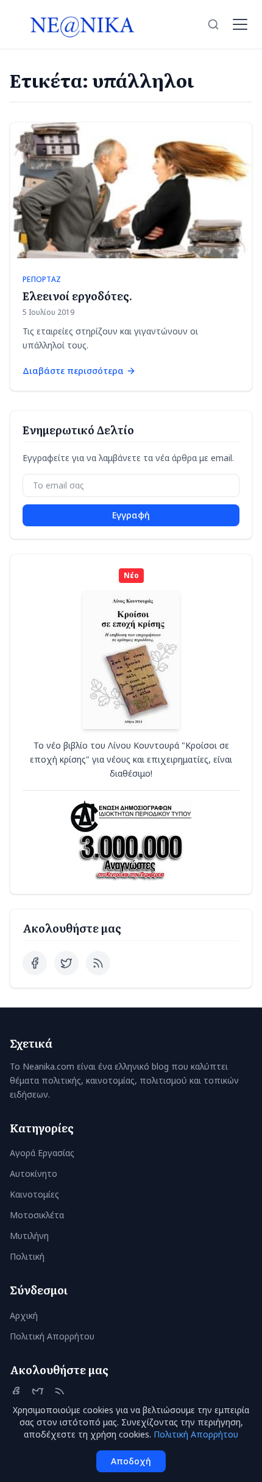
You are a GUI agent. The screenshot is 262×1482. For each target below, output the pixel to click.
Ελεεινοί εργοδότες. (77, 296)
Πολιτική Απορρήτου (52, 1336)
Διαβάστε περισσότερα (73, 370)
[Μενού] (240, 24)
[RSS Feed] (98, 963)
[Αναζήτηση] (213, 24)
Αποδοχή (131, 1461)
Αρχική (24, 1315)
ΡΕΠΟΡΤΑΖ (42, 279)
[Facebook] (35, 963)
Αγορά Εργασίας (42, 1153)
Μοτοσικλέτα (37, 1215)
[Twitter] (66, 963)
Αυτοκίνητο (33, 1173)
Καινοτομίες (34, 1194)
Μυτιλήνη (29, 1235)
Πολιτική (27, 1256)
